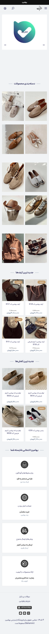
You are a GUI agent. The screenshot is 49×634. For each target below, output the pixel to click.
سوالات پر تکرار (24, 596)
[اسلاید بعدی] (43, 45)
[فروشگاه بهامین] (39, 8)
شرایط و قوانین (24, 601)
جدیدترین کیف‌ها (24, 273)
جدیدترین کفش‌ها (24, 361)
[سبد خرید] (5, 8)
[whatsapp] (20, 613)
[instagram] (28, 613)
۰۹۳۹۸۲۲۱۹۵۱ (26, 607)
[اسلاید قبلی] (5, 45)
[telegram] (24, 613)
